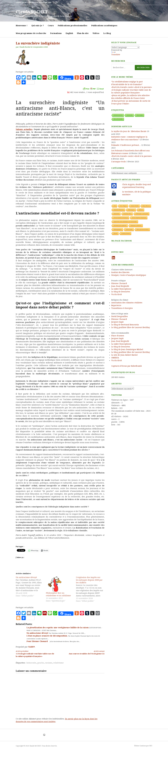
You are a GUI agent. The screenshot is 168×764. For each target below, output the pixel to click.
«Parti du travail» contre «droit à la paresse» (131, 87)
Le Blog (107, 33)
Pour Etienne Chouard (37, 641)
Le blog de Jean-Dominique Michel (127, 349)
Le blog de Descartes (120, 292)
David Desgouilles (119, 316)
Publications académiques (104, 25)
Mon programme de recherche (31, 33)
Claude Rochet (24, 47)
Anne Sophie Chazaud (139, 217)
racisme (48, 663)
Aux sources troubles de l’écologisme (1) (86, 652)
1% (115, 206)
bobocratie (31, 663)
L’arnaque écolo (118, 162)
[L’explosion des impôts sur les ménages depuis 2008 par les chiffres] (91, 589)
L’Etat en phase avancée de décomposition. (47, 636)
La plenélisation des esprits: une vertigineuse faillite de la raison (58, 628)
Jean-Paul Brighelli (120, 286)
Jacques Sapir (117, 322)
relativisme (58, 663)
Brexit (115, 233)
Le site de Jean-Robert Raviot (124, 355)
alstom (141, 209)
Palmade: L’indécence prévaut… (126, 145)
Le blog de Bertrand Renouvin (125, 325)
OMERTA (115, 358)
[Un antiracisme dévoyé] (31, 586)
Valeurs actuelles (24, 129)
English (69, 33)
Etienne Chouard (119, 283)
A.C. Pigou (123, 206)
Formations (56, 33)
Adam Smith (134, 206)
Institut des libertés (120, 272)
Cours (51, 25)
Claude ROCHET (32, 12)
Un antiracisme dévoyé (38, 633)
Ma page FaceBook (121, 241)
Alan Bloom (146, 206)
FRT (150, 746)
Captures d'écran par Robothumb (126, 366)
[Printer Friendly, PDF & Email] (93, 88)
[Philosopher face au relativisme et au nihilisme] (60, 584)
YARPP (31, 647)
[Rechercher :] (131, 68)
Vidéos (96, 33)
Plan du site (83, 33)
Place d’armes (117, 336)
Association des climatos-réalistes (126, 303)
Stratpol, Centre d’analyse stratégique (128, 275)
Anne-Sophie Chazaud (121, 217)
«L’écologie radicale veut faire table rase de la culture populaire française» (35, 653)
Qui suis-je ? (37, 25)
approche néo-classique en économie (125, 221)
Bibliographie (118, 229)
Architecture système (120, 225)
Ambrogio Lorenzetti (142, 213)
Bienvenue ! (21, 25)
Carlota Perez (126, 233)
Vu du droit (116, 294)
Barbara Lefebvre (136, 225)
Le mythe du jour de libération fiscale (128, 131)
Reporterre (116, 305)
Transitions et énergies (122, 308)
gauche (40, 663)
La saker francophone (121, 289)
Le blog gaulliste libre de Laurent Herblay (130, 327)
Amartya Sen (127, 213)
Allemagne (131, 209)
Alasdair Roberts (119, 209)
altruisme (116, 213)
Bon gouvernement (142, 229)
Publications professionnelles (72, 25)
